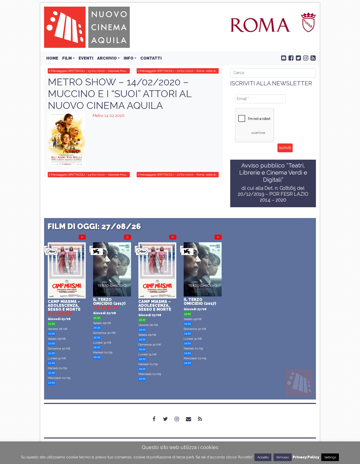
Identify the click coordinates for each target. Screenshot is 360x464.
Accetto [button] (262, 457)
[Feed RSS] (312, 57)
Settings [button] (330, 457)
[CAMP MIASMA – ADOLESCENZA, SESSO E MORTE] (67, 271)
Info (128, 58)
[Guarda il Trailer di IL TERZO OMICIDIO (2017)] (127, 236)
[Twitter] (168, 419)
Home (52, 58)
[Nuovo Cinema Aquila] (87, 27)
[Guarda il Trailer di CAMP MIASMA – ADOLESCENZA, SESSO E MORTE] (82, 236)
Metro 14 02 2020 (108, 115)
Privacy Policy (306, 457)
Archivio (107, 58)
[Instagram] (180, 419)
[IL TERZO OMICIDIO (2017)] (112, 270)
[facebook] (290, 57)
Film (67, 58)
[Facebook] (157, 419)
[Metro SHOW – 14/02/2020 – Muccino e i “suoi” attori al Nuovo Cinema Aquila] (66, 139)
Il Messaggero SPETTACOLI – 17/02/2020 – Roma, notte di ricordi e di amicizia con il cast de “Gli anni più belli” (178, 71)
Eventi (86, 58)
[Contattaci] (282, 57)
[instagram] (304, 57)
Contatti (151, 58)
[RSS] (203, 419)
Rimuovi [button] (282, 457)
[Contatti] (191, 419)
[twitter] (297, 57)
